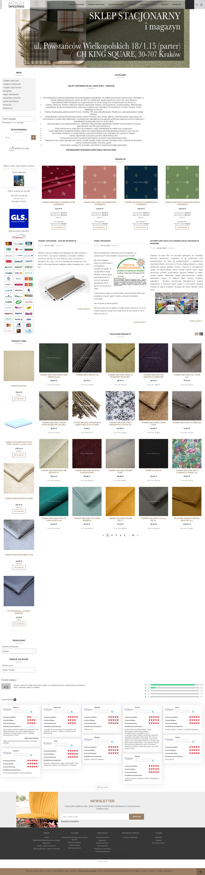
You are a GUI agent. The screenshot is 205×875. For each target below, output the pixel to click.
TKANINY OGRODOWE (12, 84)
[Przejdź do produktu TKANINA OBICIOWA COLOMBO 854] (186, 405)
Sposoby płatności (74, 848)
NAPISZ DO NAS (21, 148)
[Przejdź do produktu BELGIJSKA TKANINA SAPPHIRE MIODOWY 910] (186, 501)
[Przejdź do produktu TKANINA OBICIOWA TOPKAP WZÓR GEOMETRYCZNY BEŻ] (53, 405)
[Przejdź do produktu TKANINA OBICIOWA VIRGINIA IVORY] (120, 453)
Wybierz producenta (10, 646)
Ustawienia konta (102, 843)
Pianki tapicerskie (102, 241)
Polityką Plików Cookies (87, 871)
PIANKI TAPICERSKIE (11, 95)
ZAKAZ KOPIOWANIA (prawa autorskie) (46, 840)
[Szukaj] (33, 137)
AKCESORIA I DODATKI (12, 98)
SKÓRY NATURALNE (11, 101)
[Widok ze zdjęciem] (196, 334)
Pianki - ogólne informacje (46, 846)
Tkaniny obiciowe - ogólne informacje (46, 849)
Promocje (7, 108)
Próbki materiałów (19, 172)
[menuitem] (76, 4)
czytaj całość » (84, 309)
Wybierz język (7, 665)
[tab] (94, 66)
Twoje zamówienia (102, 837)
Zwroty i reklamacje (130, 837)
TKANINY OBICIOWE (11, 81)
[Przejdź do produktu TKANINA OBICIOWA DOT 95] (87, 357)
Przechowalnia (102, 846)
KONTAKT (158, 837)
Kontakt (158, 840)
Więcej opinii (102, 787)
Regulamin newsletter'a (70, 821)
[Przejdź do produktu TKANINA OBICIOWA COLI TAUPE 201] (186, 357)
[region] (102, 34)
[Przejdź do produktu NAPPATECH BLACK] (153, 453)
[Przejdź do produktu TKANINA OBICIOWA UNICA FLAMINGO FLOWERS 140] (186, 453)
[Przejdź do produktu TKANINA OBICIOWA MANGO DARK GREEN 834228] (53, 357)
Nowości (7, 105)
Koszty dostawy (74, 845)
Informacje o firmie (158, 843)
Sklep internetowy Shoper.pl (102, 861)
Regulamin (46, 843)
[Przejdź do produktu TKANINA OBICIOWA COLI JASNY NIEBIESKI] (87, 501)
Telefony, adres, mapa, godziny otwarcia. (19, 166)
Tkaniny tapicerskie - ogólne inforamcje (57, 241)
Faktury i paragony (74, 842)
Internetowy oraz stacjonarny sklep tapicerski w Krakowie (174, 242)
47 (133, 535)
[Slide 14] (102, 34)
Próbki (46, 837)
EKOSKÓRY (7, 91)
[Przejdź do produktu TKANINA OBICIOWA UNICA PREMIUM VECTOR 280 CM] (120, 405)
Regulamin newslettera (102, 849)
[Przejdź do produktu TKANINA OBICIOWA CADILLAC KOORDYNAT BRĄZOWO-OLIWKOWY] (120, 357)
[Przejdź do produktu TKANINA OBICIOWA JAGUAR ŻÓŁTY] (120, 501)
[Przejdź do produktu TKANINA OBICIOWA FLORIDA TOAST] (153, 405)
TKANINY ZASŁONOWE (12, 88)
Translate (20, 123)
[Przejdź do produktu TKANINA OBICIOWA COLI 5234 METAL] (153, 501)
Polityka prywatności (102, 851)
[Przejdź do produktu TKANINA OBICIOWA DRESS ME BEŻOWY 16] (53, 453)
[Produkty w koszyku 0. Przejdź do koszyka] (189, 4)
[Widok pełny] (201, 334)
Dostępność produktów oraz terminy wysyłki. (74, 838)
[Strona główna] (16, 4)
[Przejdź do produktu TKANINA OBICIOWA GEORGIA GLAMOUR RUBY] (87, 453)
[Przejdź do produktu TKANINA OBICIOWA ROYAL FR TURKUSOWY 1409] (53, 501)
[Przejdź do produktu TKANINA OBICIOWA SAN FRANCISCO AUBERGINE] (153, 357)
